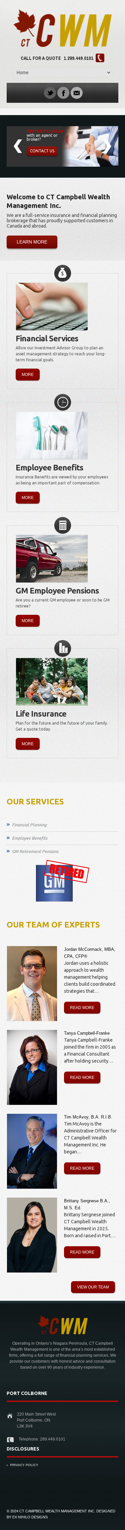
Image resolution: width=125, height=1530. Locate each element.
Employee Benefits (29, 838)
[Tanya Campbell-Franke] (32, 1067)
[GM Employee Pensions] (52, 559)
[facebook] (63, 92)
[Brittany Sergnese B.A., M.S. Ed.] (32, 1235)
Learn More (32, 242)
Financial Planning (29, 824)
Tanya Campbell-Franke (87, 1033)
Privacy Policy (24, 1465)
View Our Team (93, 1287)
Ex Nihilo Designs (30, 1517)
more (28, 374)
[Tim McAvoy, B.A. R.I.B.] (32, 1151)
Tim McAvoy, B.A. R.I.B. (88, 1116)
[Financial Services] (52, 306)
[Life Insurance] (52, 682)
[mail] (77, 92)
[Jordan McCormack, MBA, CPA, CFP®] (32, 983)
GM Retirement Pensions (35, 851)
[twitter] (50, 92)
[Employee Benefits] (52, 436)
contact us (42, 151)
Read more (82, 1007)
